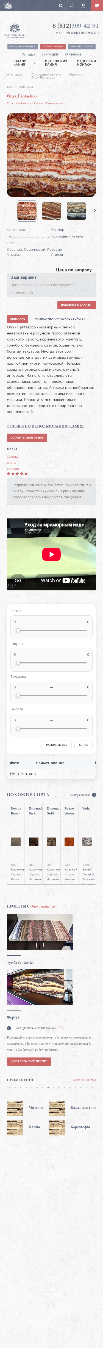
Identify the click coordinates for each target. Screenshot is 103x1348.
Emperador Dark (33, 811)
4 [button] (26, 1088)
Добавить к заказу (76, 305)
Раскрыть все (56, 745)
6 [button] (37, 1088)
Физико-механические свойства (60, 319)
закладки (50, 55)
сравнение (73, 55)
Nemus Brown (16, 811)
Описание (17, 319)
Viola (86, 808)
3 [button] (20, 1088)
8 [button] (48, 1088)
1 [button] (9, 1088)
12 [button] (70, 1088)
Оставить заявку (53, 46)
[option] (28, 1118)
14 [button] (81, 1088)
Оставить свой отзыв (27, 438)
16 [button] (92, 1088)
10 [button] (59, 1088)
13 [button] (75, 1088)
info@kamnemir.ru (82, 33)
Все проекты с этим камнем (40, 1028)
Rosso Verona (69, 811)
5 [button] (31, 1088)
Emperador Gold (51, 811)
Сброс (83, 745)
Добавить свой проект (29, 1061)
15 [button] (86, 1088)
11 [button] (64, 1088)
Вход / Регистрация (22, 46)
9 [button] (53, 1088)
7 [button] (42, 1088)
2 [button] (15, 1088)
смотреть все (80, 795)
